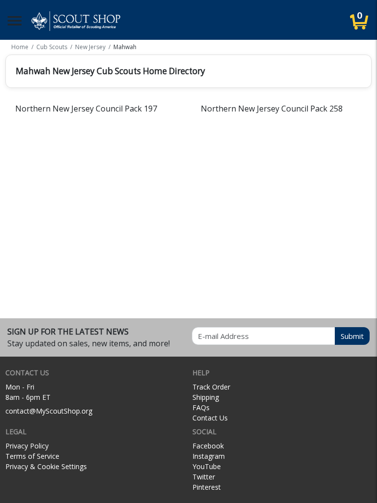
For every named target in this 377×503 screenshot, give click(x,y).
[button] (14, 20)
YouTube (206, 466)
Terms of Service (32, 456)
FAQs (201, 407)
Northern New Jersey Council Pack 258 (272, 108)
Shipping (205, 397)
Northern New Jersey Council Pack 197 (86, 108)
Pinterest (206, 487)
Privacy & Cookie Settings (46, 466)
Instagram (208, 456)
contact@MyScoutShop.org (48, 411)
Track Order (211, 386)
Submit (352, 336)
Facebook (208, 445)
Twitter (203, 476)
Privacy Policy (27, 445)
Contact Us (210, 417)
